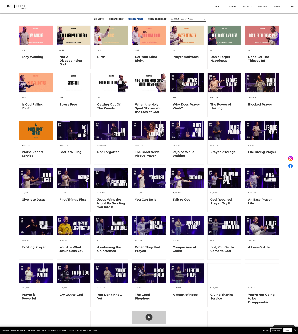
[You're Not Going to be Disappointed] (262, 273)
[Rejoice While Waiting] (187, 130)
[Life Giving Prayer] (262, 130)
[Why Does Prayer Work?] (187, 82)
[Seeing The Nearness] (111, 320)
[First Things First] (73, 178)
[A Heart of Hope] (187, 273)
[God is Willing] (73, 130)
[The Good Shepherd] (149, 273)
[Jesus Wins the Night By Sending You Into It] (111, 178)
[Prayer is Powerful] (36, 273)
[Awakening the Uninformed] (111, 225)
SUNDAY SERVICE (116, 19)
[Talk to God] (187, 178)
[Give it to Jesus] (36, 178)
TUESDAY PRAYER (135, 19)
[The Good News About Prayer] (149, 130)
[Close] (295, 330)
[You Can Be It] (149, 178)
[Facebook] (290, 166)
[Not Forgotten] (111, 130)
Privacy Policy (92, 330)
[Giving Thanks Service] (224, 273)
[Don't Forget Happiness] (224, 35)
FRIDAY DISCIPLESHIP (157, 19)
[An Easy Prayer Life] (262, 178)
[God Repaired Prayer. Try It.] (224, 178)
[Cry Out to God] (73, 273)
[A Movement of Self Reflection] (73, 320)
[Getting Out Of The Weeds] (111, 82)
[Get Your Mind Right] (149, 35)
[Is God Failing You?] (36, 82)
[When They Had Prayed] (149, 225)
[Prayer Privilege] (224, 130)
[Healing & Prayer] (224, 320)
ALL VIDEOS (99, 19)
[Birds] (111, 35)
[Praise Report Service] (36, 130)
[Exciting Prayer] (36, 225)
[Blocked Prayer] (262, 82)
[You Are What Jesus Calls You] (73, 225)
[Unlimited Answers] (187, 320)
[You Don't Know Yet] (111, 273)
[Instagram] (290, 158)
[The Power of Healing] (224, 82)
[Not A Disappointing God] (73, 35)
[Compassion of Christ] (187, 225)
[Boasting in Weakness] (36, 320)
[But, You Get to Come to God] (224, 225)
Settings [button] (266, 330)
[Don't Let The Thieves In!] (262, 35)
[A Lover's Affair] (262, 225)
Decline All (276, 330)
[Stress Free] (73, 82)
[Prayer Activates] (187, 35)
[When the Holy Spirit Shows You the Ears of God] (149, 82)
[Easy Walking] (36, 35)
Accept (287, 330)
